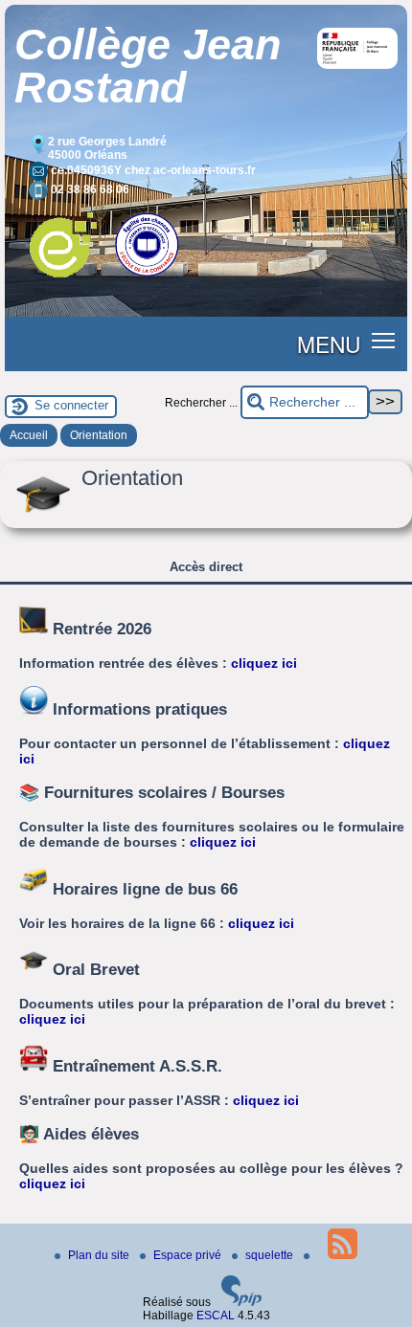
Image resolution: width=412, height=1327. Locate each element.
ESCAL (215, 1315)
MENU (328, 343)
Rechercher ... (201, 402)
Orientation (98, 435)
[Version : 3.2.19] (241, 1302)
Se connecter (71, 405)
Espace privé (188, 1255)
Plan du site (100, 1255)
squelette (270, 1255)
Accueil (29, 435)
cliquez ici (264, 663)
